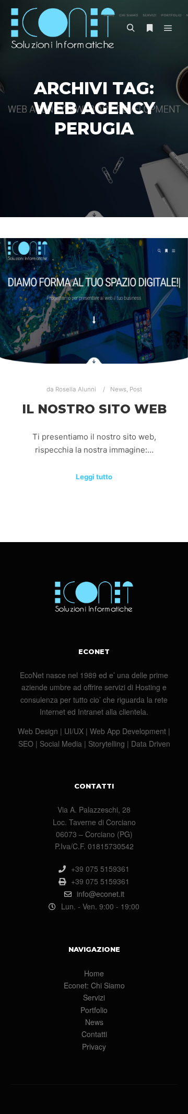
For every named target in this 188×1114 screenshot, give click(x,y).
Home (94, 973)
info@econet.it (100, 893)
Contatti (94, 1034)
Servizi (94, 997)
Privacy (94, 1046)
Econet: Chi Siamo (94, 985)
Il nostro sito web (94, 409)
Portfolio (94, 1010)
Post (136, 389)
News (118, 389)
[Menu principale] (168, 28)
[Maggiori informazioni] (149, 28)
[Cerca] (130, 28)
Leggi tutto (94, 476)
